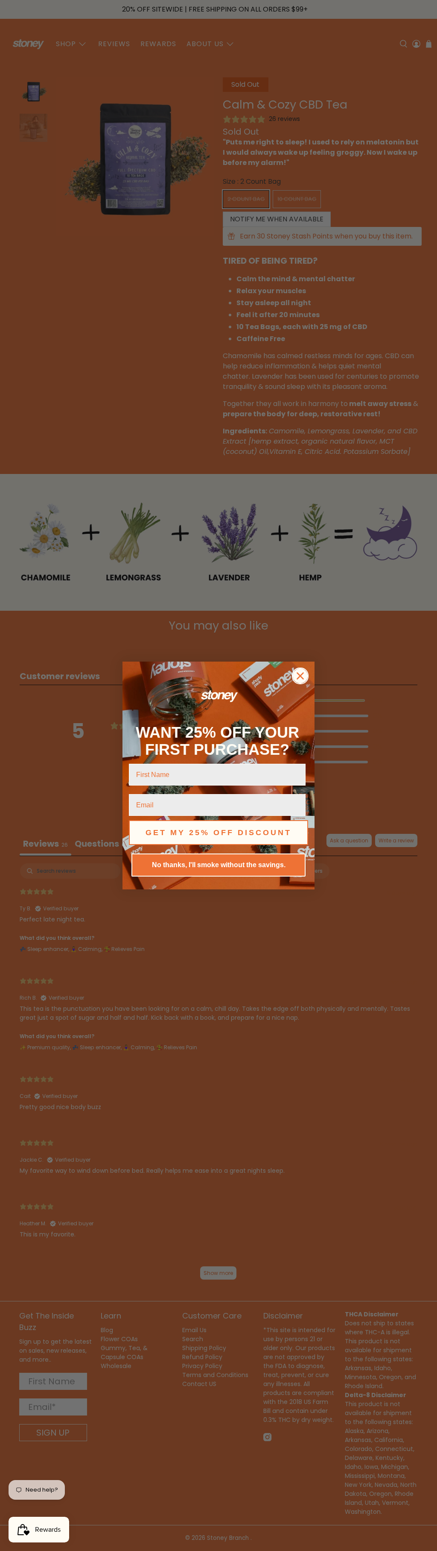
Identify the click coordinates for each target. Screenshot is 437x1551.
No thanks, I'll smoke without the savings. (219, 864)
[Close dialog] (300, 675)
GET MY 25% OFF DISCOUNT (218, 832)
